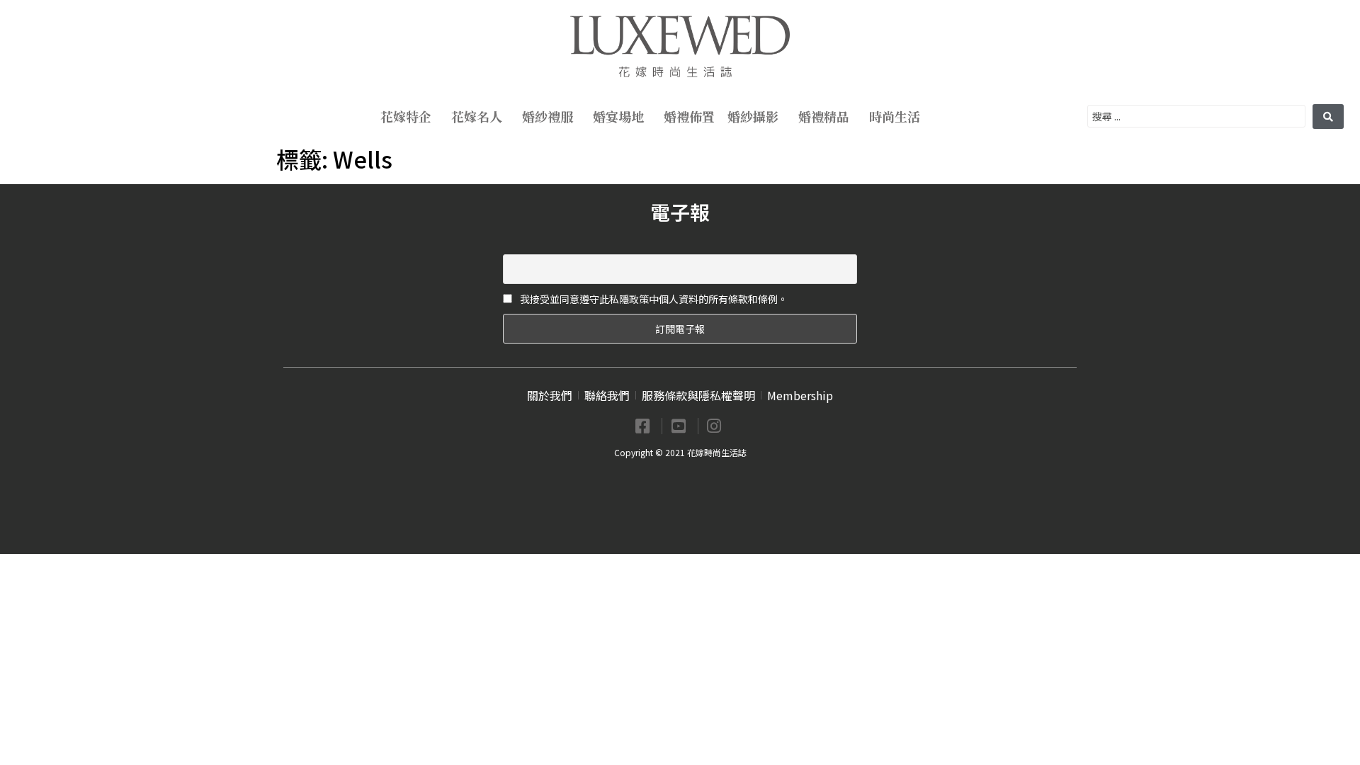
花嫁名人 (476, 116)
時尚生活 (894, 116)
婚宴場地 (618, 116)
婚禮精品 (823, 116)
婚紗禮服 (547, 116)
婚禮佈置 (689, 116)
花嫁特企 (405, 116)
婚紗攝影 (752, 116)
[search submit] (1328, 116)
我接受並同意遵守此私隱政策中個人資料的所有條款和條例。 (653, 299)
